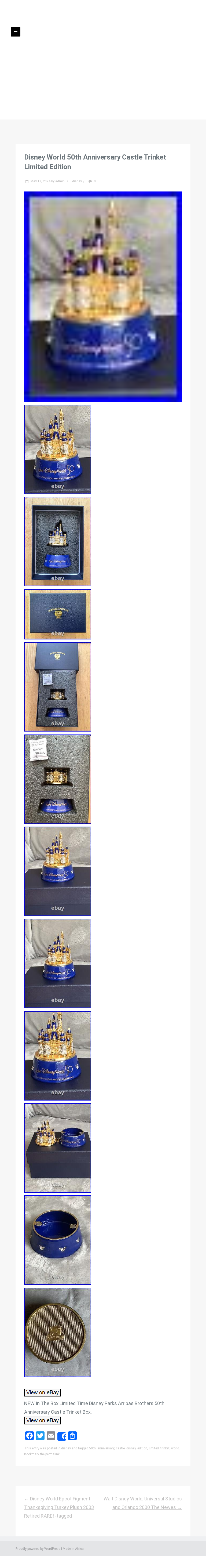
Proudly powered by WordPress (38, 1549)
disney (77, 181)
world (175, 1448)
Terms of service (152, 67)
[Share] (61, 1436)
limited (154, 1448)
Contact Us (69, 67)
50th (92, 1448)
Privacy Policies (108, 67)
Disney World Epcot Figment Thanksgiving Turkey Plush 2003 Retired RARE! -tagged (59, 1507)
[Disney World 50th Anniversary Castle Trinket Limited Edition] (103, 400)
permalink (52, 1454)
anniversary (105, 1448)
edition (142, 1448)
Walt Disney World (103, 46)
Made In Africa (73, 1549)
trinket (165, 1448)
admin (60, 181)
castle (120, 1448)
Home (41, 67)
